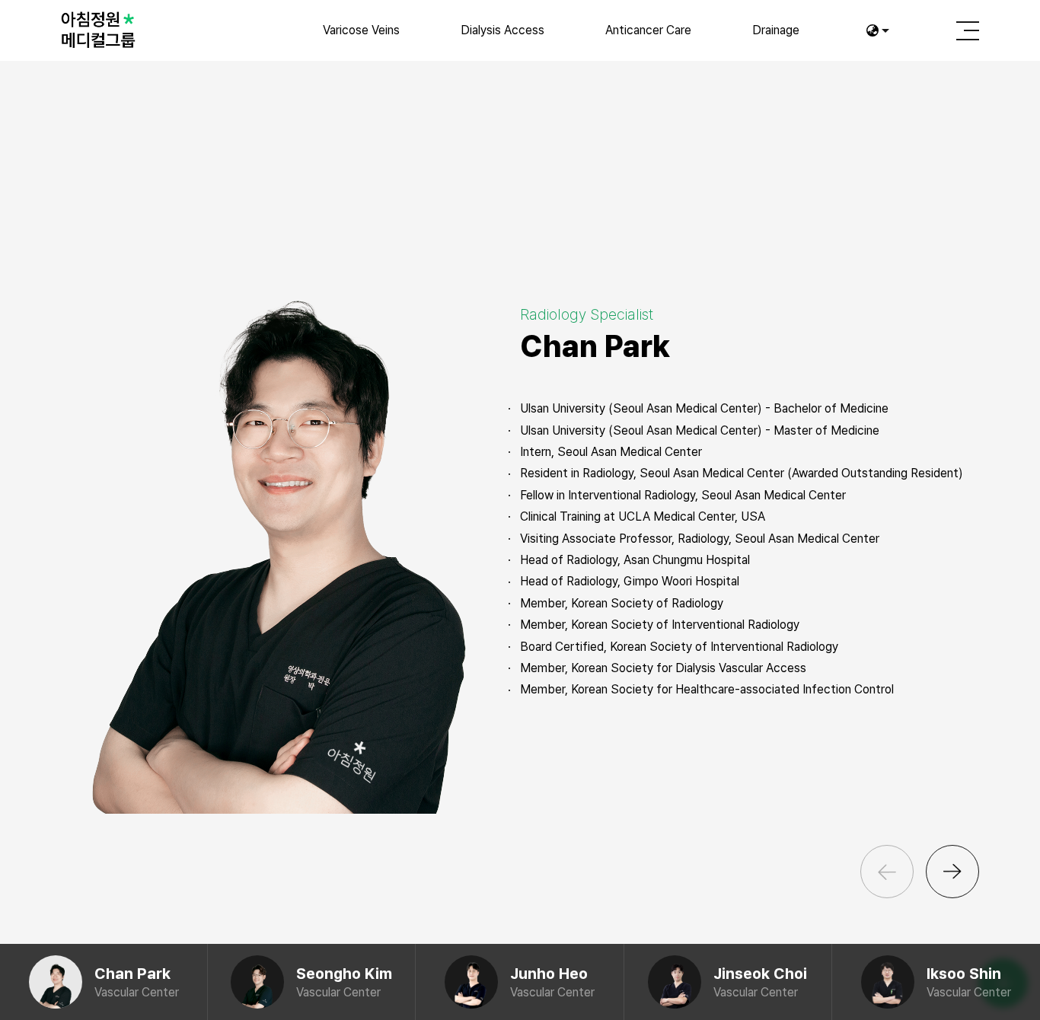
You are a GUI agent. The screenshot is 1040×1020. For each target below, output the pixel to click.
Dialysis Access (502, 30)
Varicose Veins (361, 30)
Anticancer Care (648, 30)
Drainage (775, 30)
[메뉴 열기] (967, 30)
